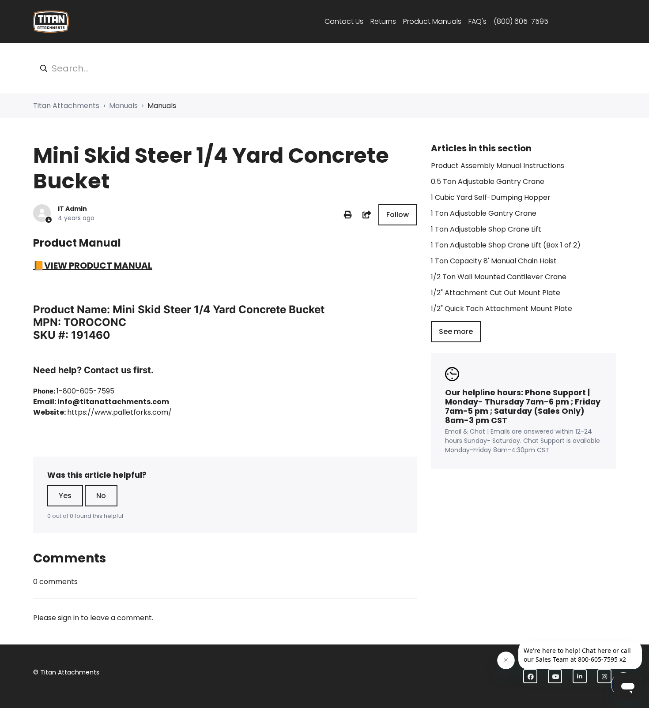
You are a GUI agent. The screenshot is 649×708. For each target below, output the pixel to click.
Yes (65, 496)
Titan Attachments (66, 106)
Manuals (123, 106)
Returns (383, 21)
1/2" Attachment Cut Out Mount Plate (495, 293)
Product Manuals (432, 21)
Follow (397, 215)
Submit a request (585, 21)
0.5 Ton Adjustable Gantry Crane (487, 181)
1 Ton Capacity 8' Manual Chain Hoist (494, 261)
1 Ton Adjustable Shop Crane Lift (486, 229)
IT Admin (72, 208)
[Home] (51, 22)
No (101, 496)
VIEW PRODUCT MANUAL (98, 265)
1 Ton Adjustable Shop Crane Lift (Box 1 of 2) (506, 245)
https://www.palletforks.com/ (119, 412)
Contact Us (343, 21)
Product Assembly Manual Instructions (497, 166)
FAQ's (477, 21)
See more (456, 331)
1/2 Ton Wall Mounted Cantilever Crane (498, 277)
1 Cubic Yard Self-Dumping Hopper (491, 197)
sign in (68, 618)
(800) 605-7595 (521, 21)
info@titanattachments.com (113, 402)
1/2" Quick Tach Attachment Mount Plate (501, 308)
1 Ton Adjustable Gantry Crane (483, 213)
